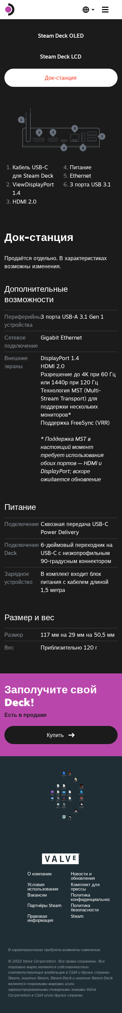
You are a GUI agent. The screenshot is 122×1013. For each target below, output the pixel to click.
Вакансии (37, 895)
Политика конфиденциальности (93, 897)
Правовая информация (40, 918)
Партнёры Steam (44, 905)
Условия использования (42, 887)
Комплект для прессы (85, 887)
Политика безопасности (85, 907)
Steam (77, 916)
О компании (39, 873)
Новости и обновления (83, 876)
